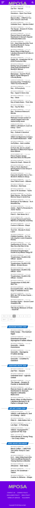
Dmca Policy (26, 495)
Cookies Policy (22, 492)
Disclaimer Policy (13, 495)
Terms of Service (13, 497)
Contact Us (11, 492)
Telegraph (26, 497)
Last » (12, 319)
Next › (5, 319)
